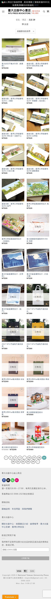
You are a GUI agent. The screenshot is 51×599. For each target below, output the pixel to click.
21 (18, 462)
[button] (3, 11)
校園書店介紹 (22, 524)
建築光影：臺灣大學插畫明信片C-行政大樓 (12, 170)
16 (29, 458)
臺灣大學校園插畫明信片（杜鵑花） (11, 240)
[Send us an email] (8, 480)
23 (28, 462)
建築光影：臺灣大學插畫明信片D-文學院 (37, 135)
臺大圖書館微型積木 (35, 412)
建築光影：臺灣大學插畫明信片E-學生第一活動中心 (12, 135)
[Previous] (6, 458)
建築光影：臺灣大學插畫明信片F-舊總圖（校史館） (37, 100)
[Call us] (12, 480)
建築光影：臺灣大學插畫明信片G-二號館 (12, 100)
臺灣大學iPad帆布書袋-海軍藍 (13, 413)
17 (34, 458)
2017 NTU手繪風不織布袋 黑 (12, 345)
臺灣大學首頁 (18, 527)
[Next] (38, 462)
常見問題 (16, 509)
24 (33, 462)
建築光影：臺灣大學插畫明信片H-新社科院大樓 (37, 65)
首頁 (18, 20)
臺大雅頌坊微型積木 (10, 447)
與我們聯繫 (27, 509)
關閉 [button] (37, 5)
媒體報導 (34, 524)
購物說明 (6, 509)
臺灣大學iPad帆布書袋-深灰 (13, 379)
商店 (24, 20)
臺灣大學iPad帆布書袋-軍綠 (38, 379)
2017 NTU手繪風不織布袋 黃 (37, 345)
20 (13, 462)
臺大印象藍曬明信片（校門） (11, 310)
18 (39, 458)
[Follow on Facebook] (4, 480)
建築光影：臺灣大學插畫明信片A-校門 (12, 205)
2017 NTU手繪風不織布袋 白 (37, 310)
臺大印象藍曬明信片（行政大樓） (37, 275)
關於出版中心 (8, 524)
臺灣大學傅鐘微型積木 (36, 447)
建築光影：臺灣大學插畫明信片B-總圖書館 (37, 170)
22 (23, 462)
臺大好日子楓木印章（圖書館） (12, 65)
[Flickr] (17, 480)
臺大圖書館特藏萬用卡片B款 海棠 (37, 240)
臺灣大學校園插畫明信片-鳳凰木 (38, 205)
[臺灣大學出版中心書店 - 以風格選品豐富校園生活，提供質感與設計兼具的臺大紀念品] (24, 11)
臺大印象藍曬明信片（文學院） (12, 275)
